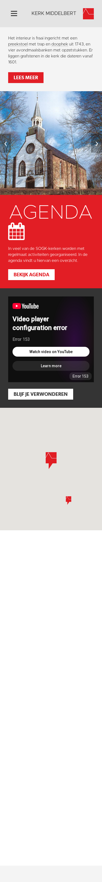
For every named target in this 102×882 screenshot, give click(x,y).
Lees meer (26, 77)
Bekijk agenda (31, 274)
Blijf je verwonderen (41, 394)
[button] (68, 500)
